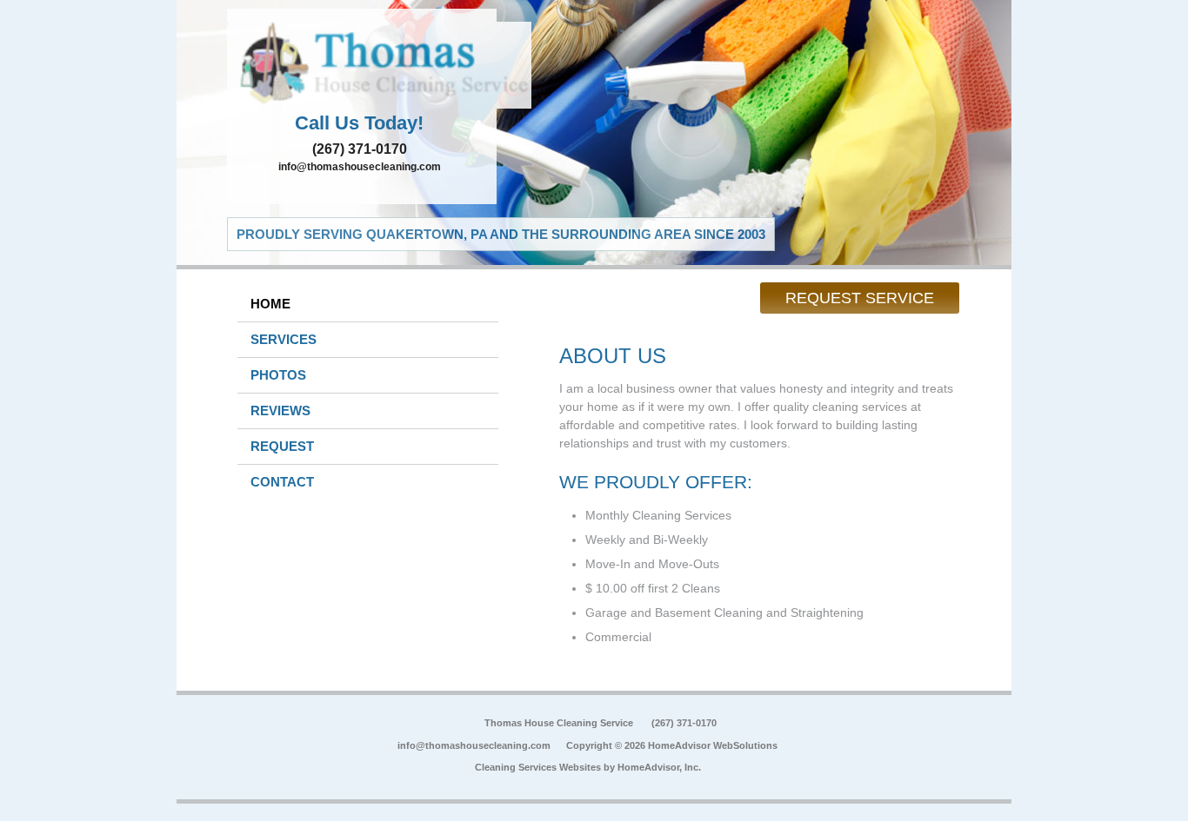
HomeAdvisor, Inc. (659, 767)
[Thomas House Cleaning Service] (362, 65)
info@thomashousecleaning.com (359, 167)
